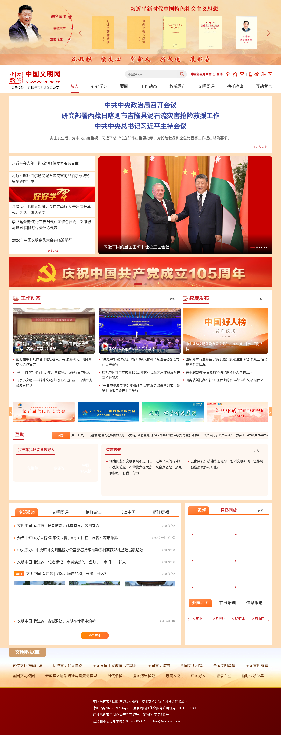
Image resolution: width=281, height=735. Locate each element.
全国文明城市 (159, 666)
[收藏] (235, 74)
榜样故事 (235, 86)
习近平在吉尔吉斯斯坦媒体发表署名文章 (45, 163)
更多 (172, 299)
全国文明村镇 (191, 666)
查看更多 (95, 635)
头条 (75, 86)
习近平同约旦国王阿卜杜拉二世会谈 (137, 247)
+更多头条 (260, 146)
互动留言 (264, 86)
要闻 (124, 86)
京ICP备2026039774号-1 (111, 708)
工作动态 (148, 86)
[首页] (228, 74)
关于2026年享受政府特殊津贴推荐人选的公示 (219, 372)
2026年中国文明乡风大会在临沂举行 (42, 240)
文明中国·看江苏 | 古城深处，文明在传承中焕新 (56, 621)
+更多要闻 (52, 250)
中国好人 (198, 676)
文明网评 (206, 86)
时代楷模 (115, 676)
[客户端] (250, 74)
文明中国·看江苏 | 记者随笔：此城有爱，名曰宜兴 (58, 526)
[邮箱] (242, 74)
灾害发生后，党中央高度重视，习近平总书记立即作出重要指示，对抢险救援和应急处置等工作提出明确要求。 (140, 138)
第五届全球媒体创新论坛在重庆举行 (128, 349)
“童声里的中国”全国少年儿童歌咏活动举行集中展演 (53, 372)
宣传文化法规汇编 (27, 666)
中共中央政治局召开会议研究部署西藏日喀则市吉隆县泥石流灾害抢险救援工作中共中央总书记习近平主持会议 (140, 116)
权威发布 (177, 86)
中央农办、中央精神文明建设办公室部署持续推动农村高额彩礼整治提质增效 (80, 550)
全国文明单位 (224, 666)
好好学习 (99, 86)
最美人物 (173, 676)
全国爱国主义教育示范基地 (115, 666)
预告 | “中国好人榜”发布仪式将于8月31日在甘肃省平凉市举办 (67, 538)
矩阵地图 (200, 603)
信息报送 (254, 603)
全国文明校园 (24, 676)
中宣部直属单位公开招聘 (207, 74)
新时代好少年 (253, 676)
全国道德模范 (144, 676)
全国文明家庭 (257, 666)
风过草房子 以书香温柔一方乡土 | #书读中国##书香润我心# (226, 435)
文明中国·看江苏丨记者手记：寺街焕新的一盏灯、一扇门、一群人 (71, 562)
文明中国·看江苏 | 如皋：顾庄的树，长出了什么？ (67, 574)
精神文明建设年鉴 (67, 666)
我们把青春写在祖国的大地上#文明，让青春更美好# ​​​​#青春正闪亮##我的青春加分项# (129, 435)
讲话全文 (37, 213)
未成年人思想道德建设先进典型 (71, 676)
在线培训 (227, 603)
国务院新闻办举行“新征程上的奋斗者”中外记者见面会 (225, 380)
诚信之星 (223, 676)
